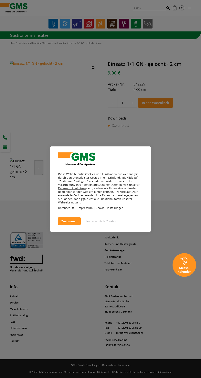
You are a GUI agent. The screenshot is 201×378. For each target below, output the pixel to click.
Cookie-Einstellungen (109, 208)
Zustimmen (69, 221)
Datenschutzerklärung (72, 188)
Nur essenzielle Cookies (101, 221)
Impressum (85, 208)
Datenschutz (66, 208)
